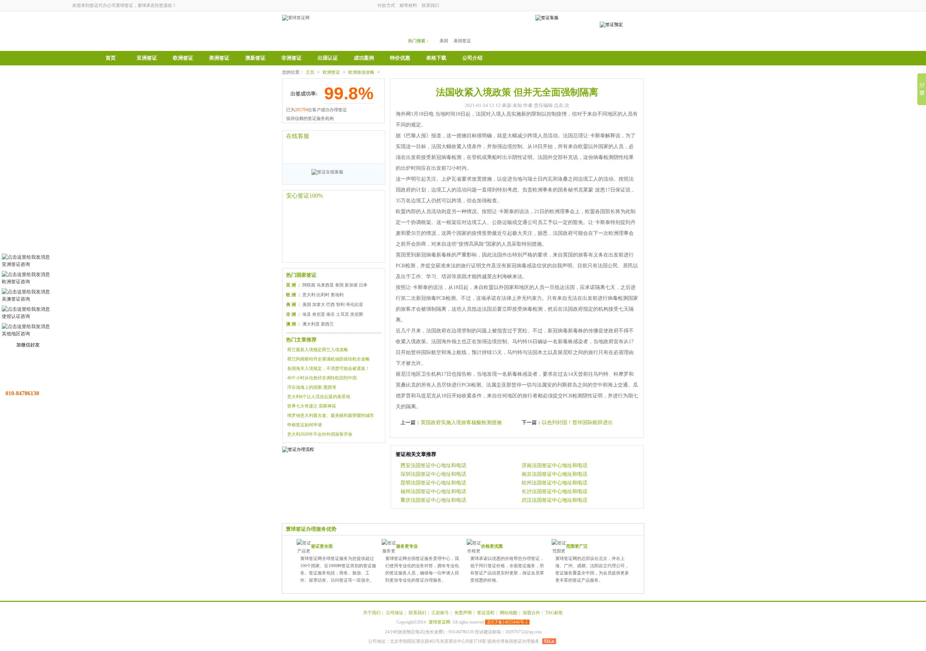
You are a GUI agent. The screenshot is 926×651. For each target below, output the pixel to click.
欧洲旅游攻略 (361, 72)
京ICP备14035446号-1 (507, 622)
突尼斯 (356, 314)
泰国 (339, 285)
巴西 (330, 304)
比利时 (323, 294)
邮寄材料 (408, 5)
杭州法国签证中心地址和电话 (554, 483)
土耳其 (342, 314)
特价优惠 (400, 58)
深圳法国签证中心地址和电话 (433, 474)
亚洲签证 (147, 58)
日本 (363, 285)
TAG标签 (554, 612)
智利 (340, 304)
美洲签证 (219, 58)
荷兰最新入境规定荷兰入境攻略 (317, 349)
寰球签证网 (439, 622)
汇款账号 (440, 612)
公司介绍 (472, 58)
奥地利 (337, 294)
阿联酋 (308, 285)
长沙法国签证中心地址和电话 (554, 491)
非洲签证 (291, 58)
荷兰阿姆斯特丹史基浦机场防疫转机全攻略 (328, 359)
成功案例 (364, 58)
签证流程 (485, 612)
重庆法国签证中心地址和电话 (433, 500)
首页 (111, 58)
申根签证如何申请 (304, 424)
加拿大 (318, 304)
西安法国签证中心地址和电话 (433, 465)
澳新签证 (255, 58)
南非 (330, 314)
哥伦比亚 (354, 304)
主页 (310, 72)
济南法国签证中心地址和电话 (554, 465)
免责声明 (463, 612)
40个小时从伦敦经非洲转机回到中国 (322, 377)
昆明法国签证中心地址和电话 (433, 483)
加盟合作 (531, 612)
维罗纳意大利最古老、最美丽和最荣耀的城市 (330, 415)
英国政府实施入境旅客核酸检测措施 (461, 422)
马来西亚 (325, 285)
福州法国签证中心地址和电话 (433, 491)
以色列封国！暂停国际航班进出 (577, 422)
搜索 (507, 29)
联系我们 (430, 5)
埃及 (306, 314)
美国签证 (462, 40)
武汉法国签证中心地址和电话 (554, 500)
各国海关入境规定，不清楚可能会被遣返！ (328, 368)
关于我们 (372, 612)
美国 (443, 40)
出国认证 (328, 58)
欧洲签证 (183, 58)
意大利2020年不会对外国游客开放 (319, 434)
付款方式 (386, 5)
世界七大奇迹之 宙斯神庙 (311, 406)
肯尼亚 (318, 314)
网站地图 (508, 612)
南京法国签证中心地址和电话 (554, 474)
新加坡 (351, 285)
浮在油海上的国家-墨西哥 (311, 387)
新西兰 (327, 324)
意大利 (308, 294)
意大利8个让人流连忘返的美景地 (318, 396)
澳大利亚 (311, 324)
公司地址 (394, 612)
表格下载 (436, 58)
